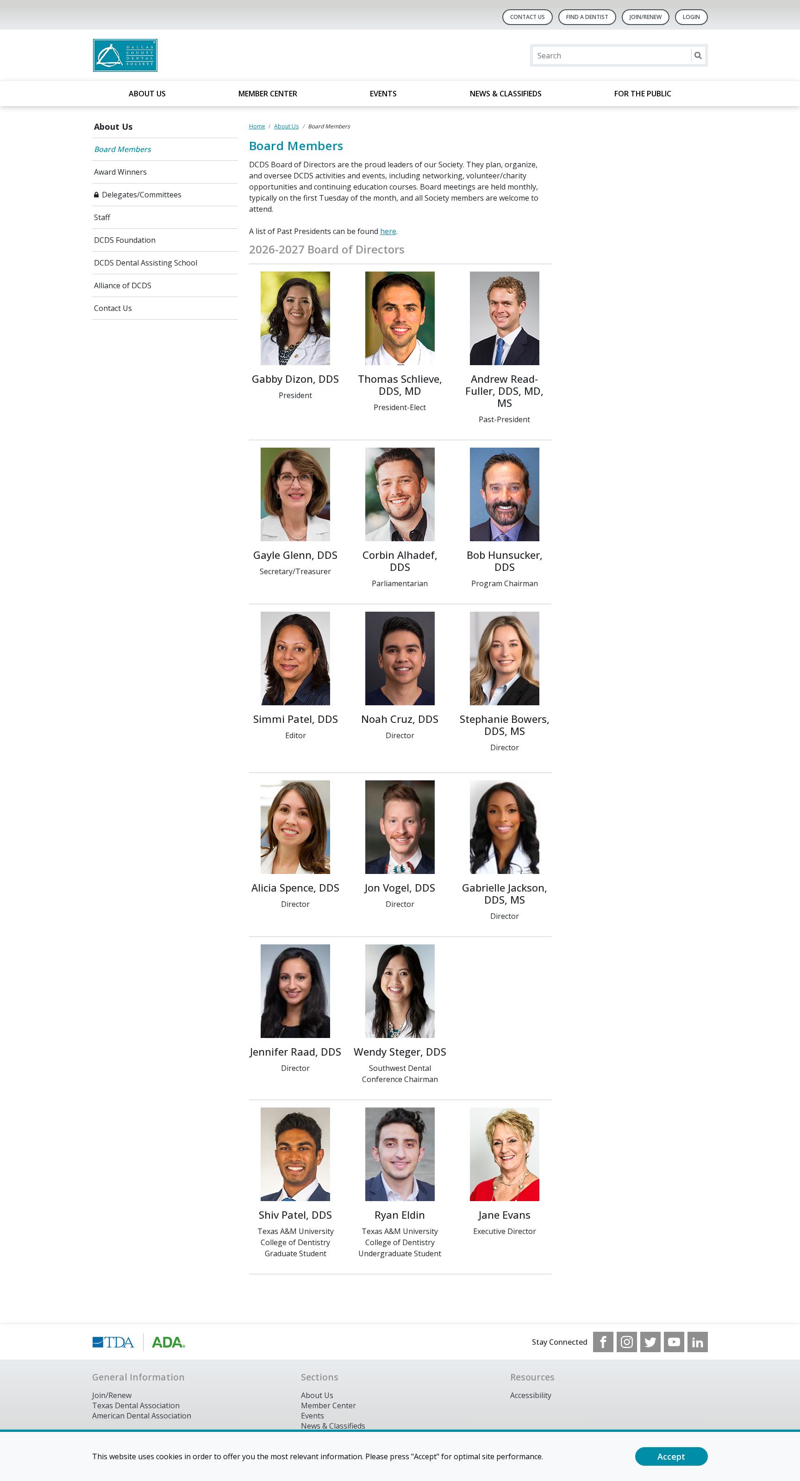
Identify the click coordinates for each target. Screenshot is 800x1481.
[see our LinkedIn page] (698, 1342)
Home (257, 126)
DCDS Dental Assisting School (145, 263)
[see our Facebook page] (603, 1342)
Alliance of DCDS (122, 285)
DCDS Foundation (125, 240)
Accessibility (530, 1395)
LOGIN (691, 17)
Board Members (122, 149)
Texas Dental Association (136, 1405)
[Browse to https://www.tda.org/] (139, 1342)
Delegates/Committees (141, 195)
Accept (671, 1456)
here (388, 231)
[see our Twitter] (650, 1342)
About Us (147, 94)
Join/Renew (646, 17)
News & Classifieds (506, 94)
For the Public (642, 94)
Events (383, 94)
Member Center (267, 94)
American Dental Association (141, 1416)
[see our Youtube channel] (674, 1342)
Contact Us (527, 17)
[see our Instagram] (627, 1342)
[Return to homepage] (211, 55)
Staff (102, 217)
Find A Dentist (587, 17)
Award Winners (120, 172)
